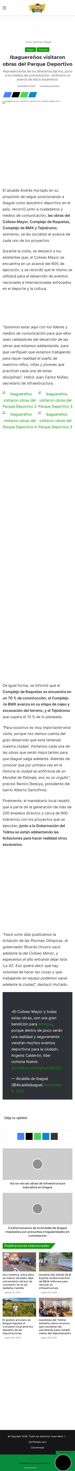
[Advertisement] (37, 146)
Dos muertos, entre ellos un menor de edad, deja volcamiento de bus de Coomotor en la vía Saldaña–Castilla (18, 1281)
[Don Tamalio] (37, 7)
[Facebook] (6, 94)
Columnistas (37, 1447)
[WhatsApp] (23, 94)
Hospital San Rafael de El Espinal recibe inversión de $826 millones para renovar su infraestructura (55, 1281)
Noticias (37, 42)
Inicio (28, 42)
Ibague (47, 42)
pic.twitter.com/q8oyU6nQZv (36, 1068)
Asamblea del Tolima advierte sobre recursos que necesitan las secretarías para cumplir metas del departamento (55, 1326)
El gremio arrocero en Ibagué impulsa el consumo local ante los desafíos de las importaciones (18, 1326)
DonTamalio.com (37, 1441)
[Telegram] (31, 94)
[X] (14, 94)
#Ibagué (45, 1024)
